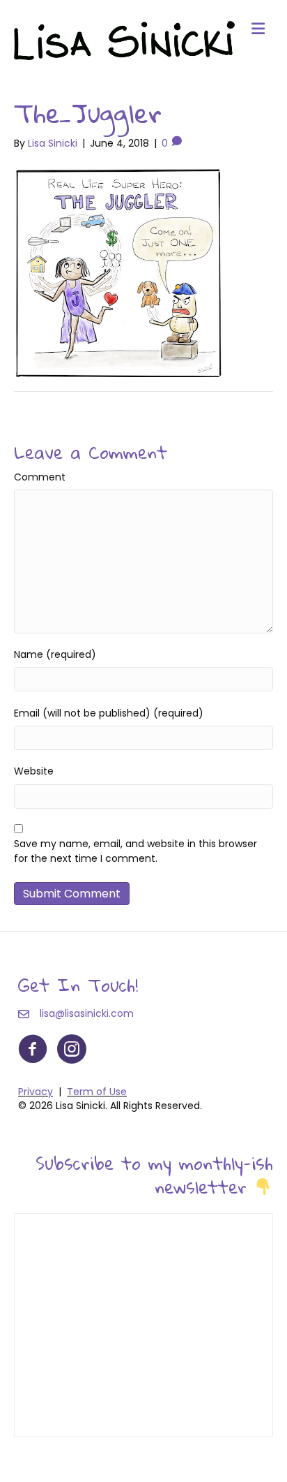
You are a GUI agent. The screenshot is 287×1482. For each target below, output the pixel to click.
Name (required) (55, 654)
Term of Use (97, 1092)
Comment (39, 477)
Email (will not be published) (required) (108, 713)
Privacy (35, 1092)
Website (34, 771)
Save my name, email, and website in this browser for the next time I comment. (135, 851)
